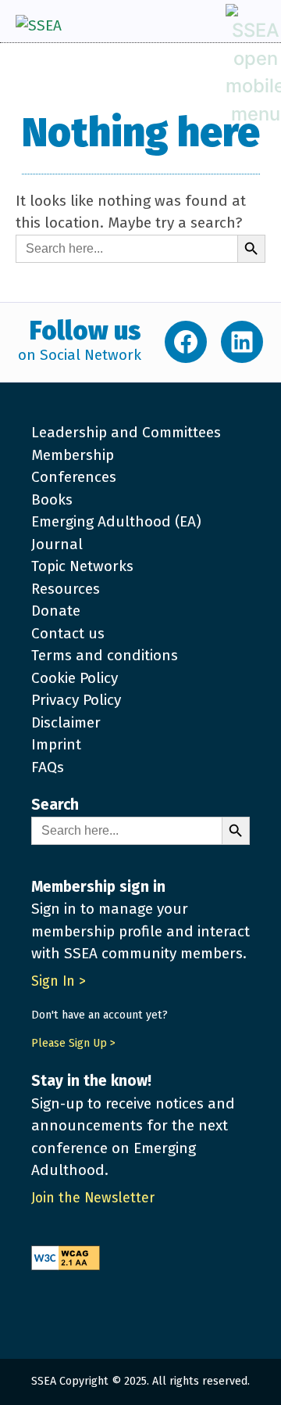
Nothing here (141, 133)
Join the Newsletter (93, 1198)
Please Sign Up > (73, 1043)
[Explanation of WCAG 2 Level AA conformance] (140, 1250)
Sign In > (58, 981)
